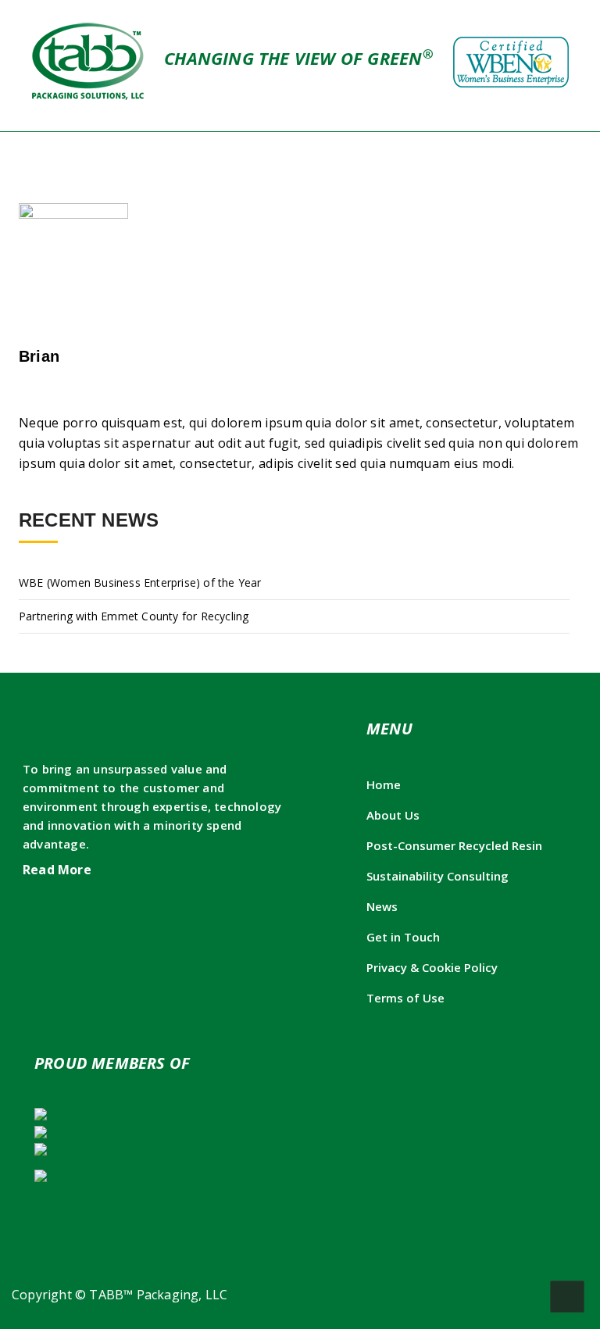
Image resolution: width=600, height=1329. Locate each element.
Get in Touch (403, 937)
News (382, 906)
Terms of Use (405, 998)
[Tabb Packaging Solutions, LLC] (89, 60)
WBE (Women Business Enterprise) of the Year (140, 582)
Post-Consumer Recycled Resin (454, 845)
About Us (393, 815)
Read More (59, 869)
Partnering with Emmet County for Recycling (133, 616)
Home (383, 784)
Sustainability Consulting (437, 876)
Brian (39, 356)
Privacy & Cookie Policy (432, 967)
